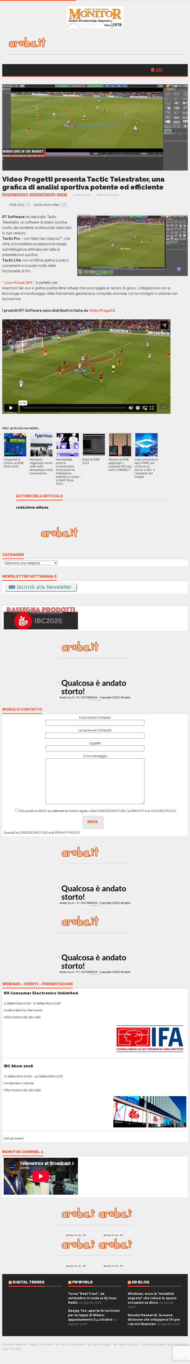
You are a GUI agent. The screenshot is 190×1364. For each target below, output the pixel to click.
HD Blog (140, 1282)
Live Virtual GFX (18, 283)
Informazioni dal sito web (22, 1017)
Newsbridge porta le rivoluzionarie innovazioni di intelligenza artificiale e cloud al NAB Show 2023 (67, 471)
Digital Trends (29, 1282)
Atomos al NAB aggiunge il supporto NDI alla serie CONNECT (120, 465)
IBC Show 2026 (18, 1066)
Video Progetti (102, 310)
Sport (61, 195)
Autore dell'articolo (39, 496)
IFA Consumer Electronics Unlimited (41, 993)
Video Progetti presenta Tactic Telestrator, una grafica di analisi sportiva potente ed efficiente (83, 183)
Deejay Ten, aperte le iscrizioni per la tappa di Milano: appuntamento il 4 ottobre (94, 1315)
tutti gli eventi (14, 1138)
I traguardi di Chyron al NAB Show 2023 (13, 463)
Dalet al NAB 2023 (90, 461)
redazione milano (107, 194)
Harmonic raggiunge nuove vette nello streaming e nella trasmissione (41, 466)
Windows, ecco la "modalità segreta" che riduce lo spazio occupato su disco (152, 1298)
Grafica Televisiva (15, 195)
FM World (82, 1282)
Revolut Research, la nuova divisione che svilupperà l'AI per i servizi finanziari (154, 1319)
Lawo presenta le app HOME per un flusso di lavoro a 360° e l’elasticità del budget (146, 468)
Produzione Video (42, 195)
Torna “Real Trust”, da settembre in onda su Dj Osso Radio (92, 1298)
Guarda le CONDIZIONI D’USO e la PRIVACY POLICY (42, 832)
